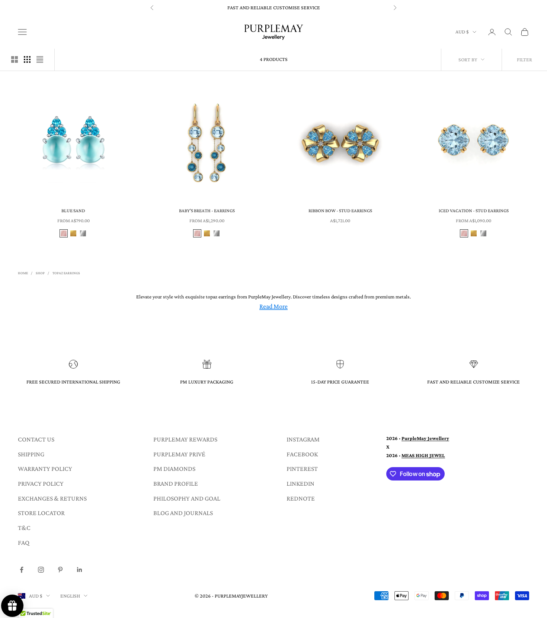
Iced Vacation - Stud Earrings (474, 210)
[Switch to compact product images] (39, 59)
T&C (24, 527)
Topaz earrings (66, 273)
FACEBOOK (302, 454)
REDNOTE (301, 498)
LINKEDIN (300, 483)
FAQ (23, 542)
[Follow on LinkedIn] (79, 569)
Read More (273, 306)
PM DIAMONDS (174, 468)
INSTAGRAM (303, 439)
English (70, 596)
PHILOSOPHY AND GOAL (186, 498)
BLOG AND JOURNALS (183, 513)
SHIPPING (31, 454)
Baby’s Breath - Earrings (207, 210)
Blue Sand (73, 210)
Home (23, 273)
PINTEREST (302, 468)
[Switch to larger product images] (14, 59)
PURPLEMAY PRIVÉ (179, 454)
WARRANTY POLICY (45, 468)
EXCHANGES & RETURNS (52, 498)
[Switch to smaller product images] (27, 59)
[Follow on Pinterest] (60, 569)
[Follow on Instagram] (41, 569)
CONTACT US (36, 439)
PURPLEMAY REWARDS (185, 439)
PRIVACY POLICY (41, 483)
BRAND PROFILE (175, 483)
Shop (40, 273)
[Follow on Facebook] (21, 569)
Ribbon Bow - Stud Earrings (340, 210)
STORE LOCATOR (41, 513)
